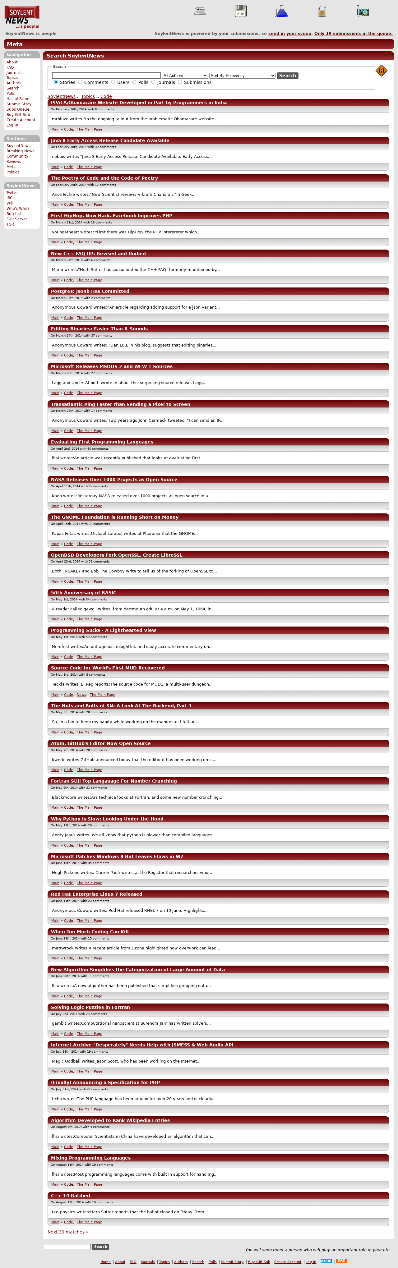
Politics (13, 172)
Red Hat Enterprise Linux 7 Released (96, 894)
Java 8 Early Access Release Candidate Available (110, 140)
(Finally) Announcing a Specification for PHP (105, 1082)
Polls (11, 93)
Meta (15, 44)
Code (106, 96)
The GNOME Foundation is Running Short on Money (114, 517)
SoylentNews (22, 17)
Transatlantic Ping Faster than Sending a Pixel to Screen (120, 404)
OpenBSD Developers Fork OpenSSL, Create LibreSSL (117, 555)
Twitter (13, 193)
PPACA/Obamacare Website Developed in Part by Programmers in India (139, 102)
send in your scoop (289, 33)
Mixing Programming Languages (91, 1157)
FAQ (10, 67)
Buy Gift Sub (18, 115)
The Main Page (89, 129)
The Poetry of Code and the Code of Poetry (104, 178)
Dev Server (17, 219)
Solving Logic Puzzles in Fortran (90, 1007)
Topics (12, 78)
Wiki (10, 203)
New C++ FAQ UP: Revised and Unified (98, 253)
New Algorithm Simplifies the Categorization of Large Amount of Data (138, 969)
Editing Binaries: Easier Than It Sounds (99, 328)
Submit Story (19, 104)
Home (105, 1262)
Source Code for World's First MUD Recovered (108, 667)
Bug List (14, 214)
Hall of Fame (18, 99)
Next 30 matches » (68, 1231)
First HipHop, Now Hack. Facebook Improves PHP (111, 215)
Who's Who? (18, 208)
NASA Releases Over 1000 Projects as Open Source (114, 479)
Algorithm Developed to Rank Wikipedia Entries (110, 1120)
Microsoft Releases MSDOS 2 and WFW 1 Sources (112, 366)
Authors (14, 83)
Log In (12, 125)
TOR (10, 224)
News (81, 694)
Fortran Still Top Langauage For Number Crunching (114, 781)
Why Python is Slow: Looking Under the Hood (107, 818)
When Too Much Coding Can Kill (90, 931)
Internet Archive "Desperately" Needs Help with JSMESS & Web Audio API (142, 1044)
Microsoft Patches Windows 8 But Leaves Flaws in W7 (117, 856)
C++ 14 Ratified (70, 1195)
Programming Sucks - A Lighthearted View (103, 630)
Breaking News (20, 151)
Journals (14, 73)
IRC (9, 198)
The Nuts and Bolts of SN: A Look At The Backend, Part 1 (121, 705)
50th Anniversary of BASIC (83, 592)
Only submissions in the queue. (353, 33)
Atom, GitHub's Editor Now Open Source (101, 743)
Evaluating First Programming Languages (102, 441)
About (12, 62)
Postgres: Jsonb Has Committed (90, 291)
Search (13, 88)
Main (55, 129)
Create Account (21, 120)
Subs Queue (18, 109)
